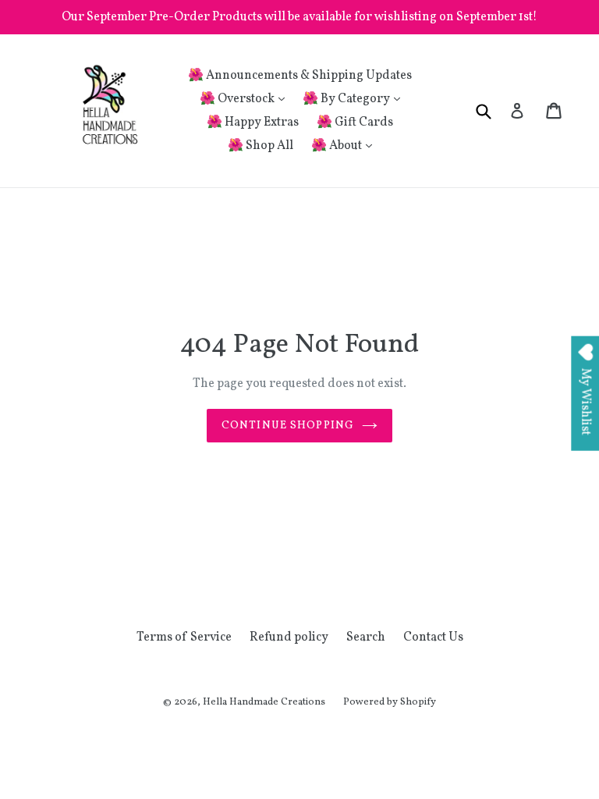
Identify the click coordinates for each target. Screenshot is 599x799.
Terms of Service (184, 637)
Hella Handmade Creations (264, 702)
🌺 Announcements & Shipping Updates (300, 75)
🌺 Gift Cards (355, 122)
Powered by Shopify (389, 702)
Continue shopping (288, 425)
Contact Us (433, 637)
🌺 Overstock (238, 99)
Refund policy (289, 637)
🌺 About (337, 145)
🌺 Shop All (260, 145)
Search (365, 637)
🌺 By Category (347, 99)
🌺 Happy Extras (253, 122)
